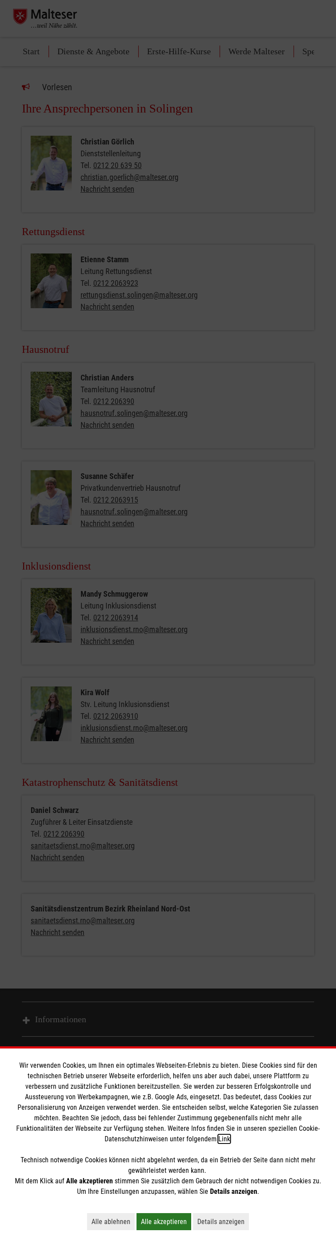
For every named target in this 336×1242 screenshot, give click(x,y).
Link (224, 1139)
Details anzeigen (223, 1221)
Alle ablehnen (113, 1221)
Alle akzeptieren (166, 1221)
